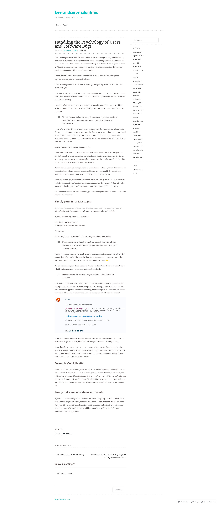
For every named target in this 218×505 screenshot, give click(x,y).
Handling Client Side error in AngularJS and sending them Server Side (108, 456)
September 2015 (138, 157)
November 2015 (138, 150)
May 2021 (136, 77)
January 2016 (137, 143)
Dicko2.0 (83, 50)
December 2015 (138, 146)
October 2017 (137, 114)
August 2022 (137, 66)
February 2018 (137, 103)
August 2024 (137, 59)
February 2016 (137, 139)
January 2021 (137, 81)
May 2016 (136, 132)
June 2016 (136, 128)
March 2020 (137, 88)
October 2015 (137, 154)
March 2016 (137, 135)
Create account (137, 169)
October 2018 (137, 99)
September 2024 (138, 56)
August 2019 (137, 92)
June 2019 (136, 96)
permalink (67, 445)
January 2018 (137, 106)
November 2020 (138, 85)
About (65, 25)
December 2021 (138, 70)
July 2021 (136, 74)
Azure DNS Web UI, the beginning (69, 454)
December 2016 (138, 121)
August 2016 (137, 125)
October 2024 (137, 52)
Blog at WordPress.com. (62, 499)
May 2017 (136, 117)
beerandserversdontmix (76, 12)
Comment (118, 490)
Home (58, 25)
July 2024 (136, 63)
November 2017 (138, 110)
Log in (135, 173)
